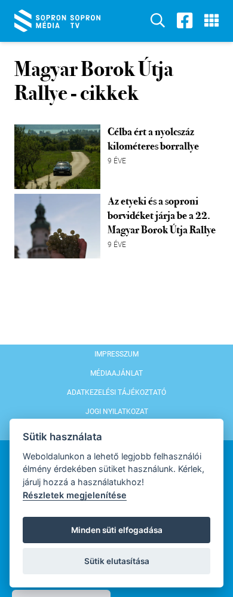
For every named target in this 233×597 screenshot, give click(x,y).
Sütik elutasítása (116, 561)
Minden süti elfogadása (117, 530)
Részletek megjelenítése (75, 495)
